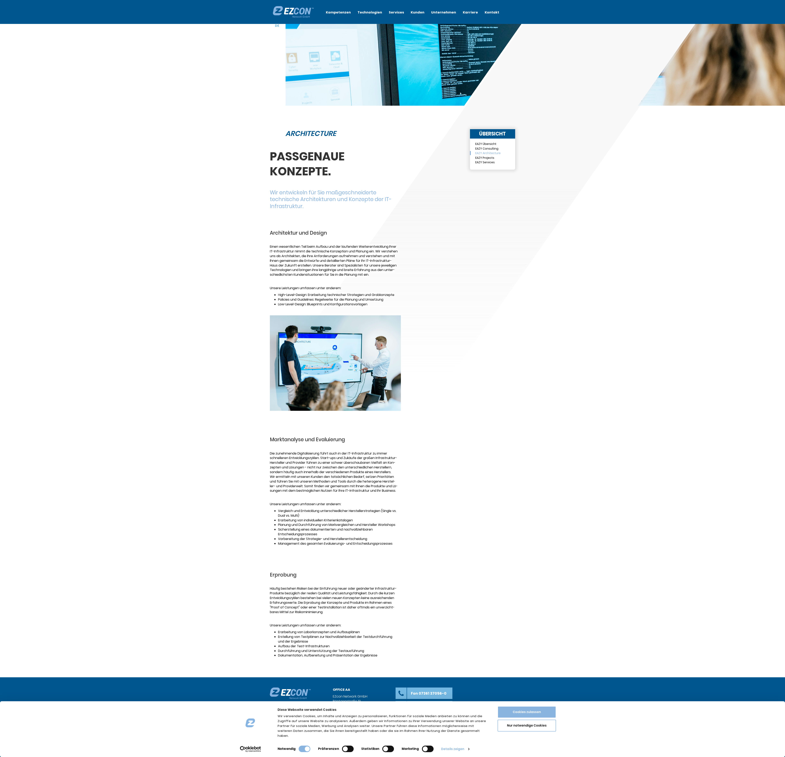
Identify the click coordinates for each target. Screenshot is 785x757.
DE (277, 25)
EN (283, 25)
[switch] (348, 749)
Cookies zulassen (527, 712)
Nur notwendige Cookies (527, 725)
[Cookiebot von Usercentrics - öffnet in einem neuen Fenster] (250, 749)
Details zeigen (452, 749)
